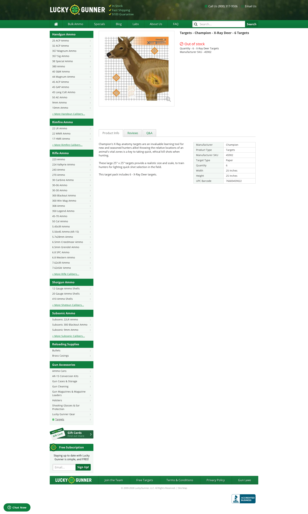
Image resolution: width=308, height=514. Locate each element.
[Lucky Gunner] (56, 24)
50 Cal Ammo (60, 221)
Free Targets (144, 480)
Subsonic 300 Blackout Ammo (69, 324)
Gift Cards (76, 434)
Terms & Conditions (179, 480)
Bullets (56, 350)
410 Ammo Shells (62, 298)
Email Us (250, 6)
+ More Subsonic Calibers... (68, 336)
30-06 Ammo (59, 185)
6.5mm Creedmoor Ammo (67, 242)
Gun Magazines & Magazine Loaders (69, 393)
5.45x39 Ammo (61, 226)
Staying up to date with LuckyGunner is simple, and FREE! (72, 457)
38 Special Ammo (62, 61)
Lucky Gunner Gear (63, 414)
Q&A (149, 133)
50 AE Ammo (59, 97)
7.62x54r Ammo (61, 267)
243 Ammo (58, 169)
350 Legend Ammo (63, 211)
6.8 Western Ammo (63, 257)
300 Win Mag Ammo (64, 200)
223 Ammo (58, 159)
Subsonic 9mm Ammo (65, 329)
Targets (59, 419)
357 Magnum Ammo (64, 51)
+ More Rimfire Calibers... (67, 145)
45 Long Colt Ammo (63, 92)
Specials (99, 24)
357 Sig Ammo (60, 56)
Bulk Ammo (75, 24)
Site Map (182, 488)
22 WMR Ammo (61, 133)
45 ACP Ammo (60, 82)
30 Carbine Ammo (63, 180)
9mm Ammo (59, 102)
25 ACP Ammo (60, 40)
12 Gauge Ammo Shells (66, 288)
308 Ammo (58, 205)
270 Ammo (58, 174)
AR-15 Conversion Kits (65, 376)
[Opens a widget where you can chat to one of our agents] (17, 507)
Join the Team (114, 480)
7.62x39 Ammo (61, 262)
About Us (156, 24)
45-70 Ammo (59, 216)
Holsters (57, 400)
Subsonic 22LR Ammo (65, 319)
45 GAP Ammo (60, 87)
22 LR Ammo (59, 128)
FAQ (175, 24)
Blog (119, 24)
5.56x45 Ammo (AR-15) (65, 231)
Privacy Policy (216, 480)
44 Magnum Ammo (63, 76)
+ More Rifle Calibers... (65, 274)
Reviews (132, 133)
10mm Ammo (60, 107)
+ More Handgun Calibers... (68, 114)
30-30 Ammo (59, 190)
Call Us (223, 6)
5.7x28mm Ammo (62, 236)
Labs (136, 24)
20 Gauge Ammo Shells (66, 293)
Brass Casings (60, 355)
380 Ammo (58, 66)
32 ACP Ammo (60, 45)
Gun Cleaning (60, 386)
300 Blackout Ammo (64, 195)
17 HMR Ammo (61, 138)
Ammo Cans (59, 371)
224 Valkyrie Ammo (63, 164)
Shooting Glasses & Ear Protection (66, 407)
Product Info (110, 133)
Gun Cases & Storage (64, 381)
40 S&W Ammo (61, 71)
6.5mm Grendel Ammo (65, 247)
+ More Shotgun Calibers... (68, 305)
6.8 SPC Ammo (60, 252)
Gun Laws (244, 480)
